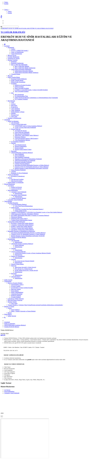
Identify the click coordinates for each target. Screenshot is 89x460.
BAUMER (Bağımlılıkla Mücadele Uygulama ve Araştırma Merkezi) (30, 215)
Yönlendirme (7, 281)
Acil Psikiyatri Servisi (21, 130)
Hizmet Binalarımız (9, 184)
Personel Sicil (15, 115)
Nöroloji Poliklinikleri (21, 146)
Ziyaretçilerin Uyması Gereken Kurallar (22, 287)
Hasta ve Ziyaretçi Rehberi (15, 283)
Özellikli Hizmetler (13, 203)
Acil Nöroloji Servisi (20, 145)
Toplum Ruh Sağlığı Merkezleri (16, 221)
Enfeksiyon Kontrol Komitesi (23, 85)
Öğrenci (10, 177)
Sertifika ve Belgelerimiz (14, 118)
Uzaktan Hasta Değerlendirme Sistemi (21, 220)
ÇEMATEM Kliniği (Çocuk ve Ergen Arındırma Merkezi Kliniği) (33, 253)
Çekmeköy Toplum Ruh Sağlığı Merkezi (22, 225)
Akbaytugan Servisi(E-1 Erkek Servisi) (25, 267)
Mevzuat (10, 75)
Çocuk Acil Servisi (16, 188)
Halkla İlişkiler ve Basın (17, 112)
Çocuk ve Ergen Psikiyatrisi (18, 124)
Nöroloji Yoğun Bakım (17, 264)
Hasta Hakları (15, 291)
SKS (12, 93)
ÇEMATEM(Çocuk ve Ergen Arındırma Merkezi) (28, 126)
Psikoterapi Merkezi (20, 137)
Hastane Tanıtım (12, 302)
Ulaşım (10, 308)
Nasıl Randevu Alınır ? (17, 284)
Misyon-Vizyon (12, 55)
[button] (6, 9)
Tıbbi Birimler (8, 201)
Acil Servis (11, 185)
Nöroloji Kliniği (19, 148)
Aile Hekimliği (15, 123)
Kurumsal (7, 46)
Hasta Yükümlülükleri (17, 292)
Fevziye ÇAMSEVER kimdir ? (19, 50)
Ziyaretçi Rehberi (16, 297)
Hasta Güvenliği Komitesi (22, 88)
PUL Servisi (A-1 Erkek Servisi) (23, 269)
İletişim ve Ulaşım (9, 306)
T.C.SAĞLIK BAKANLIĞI (13, 32)
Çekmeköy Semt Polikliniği (18, 192)
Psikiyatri (13, 265)
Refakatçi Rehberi (16, 295)
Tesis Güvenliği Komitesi (22, 91)
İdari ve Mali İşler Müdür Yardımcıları (25, 68)
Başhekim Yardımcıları (17, 63)
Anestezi (13, 171)
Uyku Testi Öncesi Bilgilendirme (24, 206)
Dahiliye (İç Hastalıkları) (18, 256)
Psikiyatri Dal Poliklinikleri (22, 134)
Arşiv (12, 102)
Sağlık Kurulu (15, 207)
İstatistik (13, 113)
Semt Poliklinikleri (13, 190)
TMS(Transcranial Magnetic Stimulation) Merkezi (25, 214)
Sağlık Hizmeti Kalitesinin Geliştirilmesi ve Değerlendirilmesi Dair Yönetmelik (36, 97)
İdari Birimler (11, 101)
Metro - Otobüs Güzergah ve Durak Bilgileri (23, 311)
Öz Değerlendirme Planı (21, 96)
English (6, 3)
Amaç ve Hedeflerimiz (17, 52)
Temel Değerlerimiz (16, 53)
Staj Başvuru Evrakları (17, 179)
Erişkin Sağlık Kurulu (21, 210)
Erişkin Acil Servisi (16, 187)
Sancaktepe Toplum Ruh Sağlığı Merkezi (22, 229)
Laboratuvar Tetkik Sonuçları (16, 298)
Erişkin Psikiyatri (16, 129)
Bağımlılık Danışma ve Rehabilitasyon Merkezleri (21, 231)
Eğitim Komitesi (19, 86)
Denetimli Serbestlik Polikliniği (23, 162)
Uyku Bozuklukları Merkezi (22, 140)
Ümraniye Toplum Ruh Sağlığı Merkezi (22, 228)
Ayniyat (13, 104)
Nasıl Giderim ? (15, 309)
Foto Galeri (14, 303)
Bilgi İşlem (14, 105)
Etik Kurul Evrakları (16, 181)
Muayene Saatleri (16, 289)
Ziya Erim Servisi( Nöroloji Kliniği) (24, 261)
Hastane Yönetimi (12, 60)
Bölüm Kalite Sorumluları (18, 82)
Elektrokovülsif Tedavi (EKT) (19, 218)
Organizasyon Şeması (14, 58)
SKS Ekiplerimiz (19, 94)
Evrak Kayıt (14, 107)
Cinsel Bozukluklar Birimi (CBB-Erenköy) (26, 138)
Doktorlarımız (18, 193)
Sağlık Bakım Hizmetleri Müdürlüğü (21, 69)
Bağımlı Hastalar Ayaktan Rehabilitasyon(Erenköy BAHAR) (31, 168)
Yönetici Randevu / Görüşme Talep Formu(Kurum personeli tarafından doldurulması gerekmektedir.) (35, 305)
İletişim (10, 313)
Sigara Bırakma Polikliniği (18, 170)
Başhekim (14, 61)
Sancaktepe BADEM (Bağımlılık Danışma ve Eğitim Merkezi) (32, 165)
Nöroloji (13, 143)
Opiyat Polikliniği (19, 156)
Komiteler (14, 83)
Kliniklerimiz (11, 239)
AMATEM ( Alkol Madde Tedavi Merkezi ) (27, 135)
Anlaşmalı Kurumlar (16, 294)
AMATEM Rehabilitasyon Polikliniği (25, 160)
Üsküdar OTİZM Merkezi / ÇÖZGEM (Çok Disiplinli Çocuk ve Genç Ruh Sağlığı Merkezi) (36, 212)
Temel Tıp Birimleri (13, 174)
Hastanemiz (11, 47)
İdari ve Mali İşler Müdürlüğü (19, 64)
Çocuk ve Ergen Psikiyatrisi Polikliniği (25, 127)
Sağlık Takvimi (12, 316)
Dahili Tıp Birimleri (13, 121)
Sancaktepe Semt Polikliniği (19, 195)
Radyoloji (14, 151)
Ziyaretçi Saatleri (15, 286)
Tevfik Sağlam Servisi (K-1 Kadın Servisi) (26, 270)
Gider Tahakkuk (15, 110)
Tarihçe (13, 49)
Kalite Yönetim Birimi (14, 77)
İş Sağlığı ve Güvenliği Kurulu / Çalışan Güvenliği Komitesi (31, 90)
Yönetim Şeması (15, 74)
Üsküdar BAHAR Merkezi (22, 163)
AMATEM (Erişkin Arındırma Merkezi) (22, 243)
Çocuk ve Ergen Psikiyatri (18, 251)
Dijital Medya (8, 314)
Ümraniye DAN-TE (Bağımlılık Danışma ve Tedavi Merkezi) (31, 166)
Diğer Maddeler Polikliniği (22, 157)
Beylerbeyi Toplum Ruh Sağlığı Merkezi (22, 223)
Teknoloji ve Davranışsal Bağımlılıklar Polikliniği (28, 159)
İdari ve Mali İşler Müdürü (22, 66)
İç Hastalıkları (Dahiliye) (18, 141)
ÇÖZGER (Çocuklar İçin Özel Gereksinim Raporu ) (29, 209)
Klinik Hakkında (19, 245)
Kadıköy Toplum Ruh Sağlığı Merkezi (21, 226)
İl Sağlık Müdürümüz (13, 57)
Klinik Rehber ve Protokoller (16, 182)
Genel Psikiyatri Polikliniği (22, 132)
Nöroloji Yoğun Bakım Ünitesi (23, 149)
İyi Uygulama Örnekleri (21, 99)
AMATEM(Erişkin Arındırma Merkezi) (22, 152)
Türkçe (6, 2)
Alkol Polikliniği (19, 154)
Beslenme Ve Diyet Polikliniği (19, 173)
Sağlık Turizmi (8, 280)
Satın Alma (14, 116)
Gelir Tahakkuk (15, 108)
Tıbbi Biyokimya (16, 276)
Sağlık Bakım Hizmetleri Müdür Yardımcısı (26, 72)
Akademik (7, 119)
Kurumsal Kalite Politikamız (19, 79)
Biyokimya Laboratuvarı (18, 176)
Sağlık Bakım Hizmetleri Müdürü (24, 71)
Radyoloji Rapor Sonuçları (15, 300)
